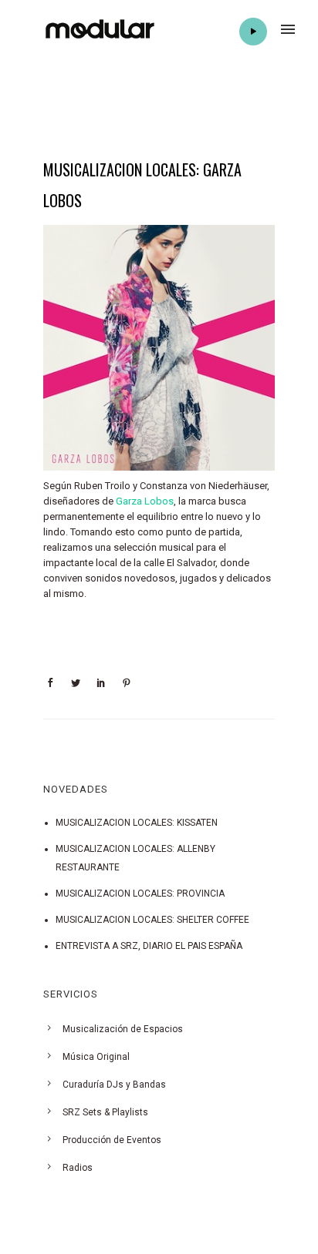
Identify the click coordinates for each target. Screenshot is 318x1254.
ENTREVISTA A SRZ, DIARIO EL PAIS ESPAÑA (149, 945)
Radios (78, 1167)
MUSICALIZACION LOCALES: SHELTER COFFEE (152, 919)
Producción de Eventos (112, 1140)
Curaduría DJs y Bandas (114, 1084)
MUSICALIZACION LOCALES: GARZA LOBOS (142, 185)
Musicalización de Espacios (123, 1029)
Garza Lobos (145, 501)
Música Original (96, 1056)
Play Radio (253, 31)
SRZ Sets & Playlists (105, 1112)
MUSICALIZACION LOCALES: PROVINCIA (140, 893)
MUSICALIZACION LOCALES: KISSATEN (137, 822)
